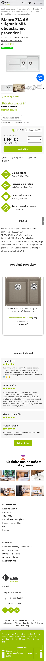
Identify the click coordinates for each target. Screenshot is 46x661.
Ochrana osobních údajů (29, 624)
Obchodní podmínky (11, 550)
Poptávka (6, 512)
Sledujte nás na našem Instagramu (24, 463)
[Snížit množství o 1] (29, 139)
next (43, 289)
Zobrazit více (23, 443)
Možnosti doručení (9, 108)
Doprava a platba (10, 557)
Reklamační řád (9, 561)
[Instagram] (11, 610)
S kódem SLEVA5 (33, 130)
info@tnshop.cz (15, 592)
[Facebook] (5, 610)
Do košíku (23, 149)
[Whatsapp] (17, 610)
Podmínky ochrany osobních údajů (17, 546)
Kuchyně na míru (9, 508)
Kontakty (6, 530)
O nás (4, 526)
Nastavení (22, 647)
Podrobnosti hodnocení (11, 40)
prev (2, 289)
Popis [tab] (23, 221)
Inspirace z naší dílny (11, 523)
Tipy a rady (7, 516)
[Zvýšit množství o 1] (40, 139)
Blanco (11, 44)
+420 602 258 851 (15, 603)
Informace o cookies (11, 553)
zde (3, 641)
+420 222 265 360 (15, 598)
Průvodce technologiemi (13, 519)
